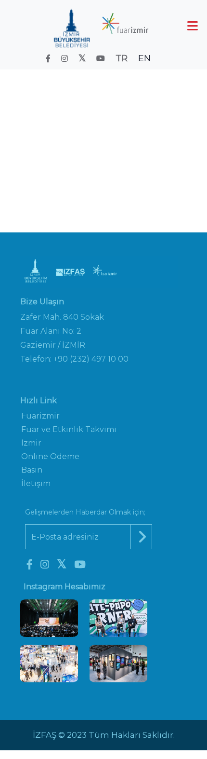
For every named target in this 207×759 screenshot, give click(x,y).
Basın (31, 469)
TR (122, 58)
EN (144, 58)
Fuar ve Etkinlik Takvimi (121, 130)
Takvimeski (77, 144)
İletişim (36, 483)
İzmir (31, 442)
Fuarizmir (40, 415)
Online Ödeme (50, 456)
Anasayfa (46, 130)
